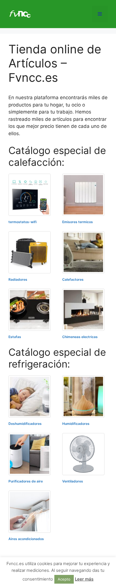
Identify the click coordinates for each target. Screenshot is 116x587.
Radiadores (17, 279)
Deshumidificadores (25, 423)
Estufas (14, 337)
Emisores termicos (77, 222)
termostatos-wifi (22, 222)
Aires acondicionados (26, 539)
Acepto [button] (64, 579)
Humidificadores (76, 423)
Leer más (84, 579)
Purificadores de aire (25, 481)
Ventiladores (72, 481)
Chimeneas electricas (80, 337)
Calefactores (73, 279)
